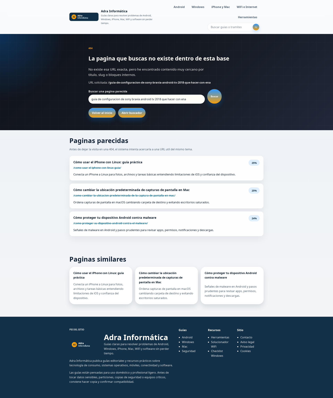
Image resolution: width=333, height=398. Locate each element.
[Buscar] (256, 27)
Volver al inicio (102, 113)
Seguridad (188, 351)
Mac (184, 346)
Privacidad (247, 346)
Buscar (214, 96)
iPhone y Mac (220, 7)
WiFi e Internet (247, 7)
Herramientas (247, 17)
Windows (198, 7)
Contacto (246, 337)
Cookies (245, 351)
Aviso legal (247, 342)
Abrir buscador (132, 113)
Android (179, 7)
